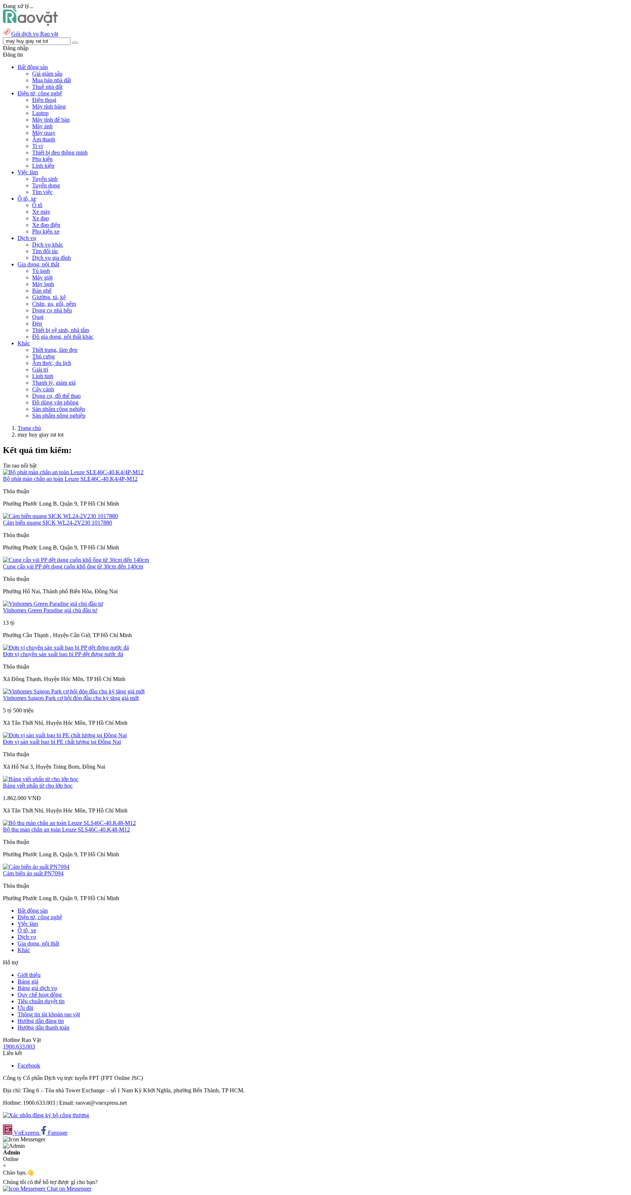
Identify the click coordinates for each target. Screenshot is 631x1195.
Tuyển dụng (46, 185)
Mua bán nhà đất (51, 80)
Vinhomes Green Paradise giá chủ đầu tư (50, 610)
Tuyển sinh (45, 179)
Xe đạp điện (46, 225)
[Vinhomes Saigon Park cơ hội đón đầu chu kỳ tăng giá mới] (74, 691)
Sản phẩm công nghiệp (58, 409)
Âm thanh (43, 139)
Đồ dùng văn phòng (55, 402)
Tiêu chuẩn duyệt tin (41, 1001)
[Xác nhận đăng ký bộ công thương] (46, 1115)
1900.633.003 (19, 1046)
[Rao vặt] (30, 24)
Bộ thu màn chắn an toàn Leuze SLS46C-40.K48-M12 (66, 829)
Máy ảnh (42, 126)
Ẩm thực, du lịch (51, 363)
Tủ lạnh (41, 271)
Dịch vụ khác (47, 244)
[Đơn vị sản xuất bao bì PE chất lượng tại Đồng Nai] (65, 735)
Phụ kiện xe (46, 231)
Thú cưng (43, 356)
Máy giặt (42, 277)
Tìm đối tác (45, 251)
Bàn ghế (41, 291)
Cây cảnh (43, 389)
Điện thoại (44, 100)
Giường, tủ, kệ (49, 297)
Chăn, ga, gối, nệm (54, 304)
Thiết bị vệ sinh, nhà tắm (60, 330)
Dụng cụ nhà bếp (52, 310)
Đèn (37, 323)
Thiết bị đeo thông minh (60, 152)
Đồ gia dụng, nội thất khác (62, 337)
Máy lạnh (43, 284)
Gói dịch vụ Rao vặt (34, 34)
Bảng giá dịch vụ (37, 988)
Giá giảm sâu (47, 74)
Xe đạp (40, 218)
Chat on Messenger (68, 1189)
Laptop (40, 113)
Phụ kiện (42, 159)
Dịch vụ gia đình (51, 258)
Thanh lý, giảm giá (54, 383)
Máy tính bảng (49, 106)
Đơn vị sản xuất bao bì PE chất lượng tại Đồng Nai (62, 742)
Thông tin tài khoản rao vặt (49, 1014)
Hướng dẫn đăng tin (41, 1021)
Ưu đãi (25, 1008)
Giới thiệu (29, 975)
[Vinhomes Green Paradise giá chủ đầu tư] (53, 604)
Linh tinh (42, 376)
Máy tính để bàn (51, 120)
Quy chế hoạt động (40, 995)
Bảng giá (28, 981)
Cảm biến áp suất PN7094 (33, 873)
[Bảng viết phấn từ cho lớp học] (41, 779)
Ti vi (37, 146)
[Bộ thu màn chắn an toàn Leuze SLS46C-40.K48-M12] (69, 823)
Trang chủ (29, 428)
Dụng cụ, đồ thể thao (56, 396)
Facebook (29, 1065)
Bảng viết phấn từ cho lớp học (38, 786)
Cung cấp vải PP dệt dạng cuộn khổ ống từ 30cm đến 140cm (73, 566)
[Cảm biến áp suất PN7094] (36, 867)
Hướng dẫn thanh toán (43, 1027)
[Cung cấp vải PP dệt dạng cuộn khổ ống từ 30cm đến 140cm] (76, 560)
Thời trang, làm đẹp (54, 350)
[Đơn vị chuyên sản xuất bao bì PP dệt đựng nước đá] (66, 647)
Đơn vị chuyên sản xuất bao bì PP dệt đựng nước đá (63, 654)
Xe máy (41, 212)
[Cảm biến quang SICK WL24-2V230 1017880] (60, 516)
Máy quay (44, 133)
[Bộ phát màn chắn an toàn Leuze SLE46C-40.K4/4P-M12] (73, 472)
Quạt (37, 317)
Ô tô (37, 205)
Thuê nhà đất (47, 87)
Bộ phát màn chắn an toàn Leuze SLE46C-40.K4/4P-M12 (70, 479)
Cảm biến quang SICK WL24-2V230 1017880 (57, 523)
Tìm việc (42, 192)
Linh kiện (43, 166)
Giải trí (40, 369)
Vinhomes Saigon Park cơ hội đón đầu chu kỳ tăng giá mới (71, 698)
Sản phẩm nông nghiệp (58, 415)
